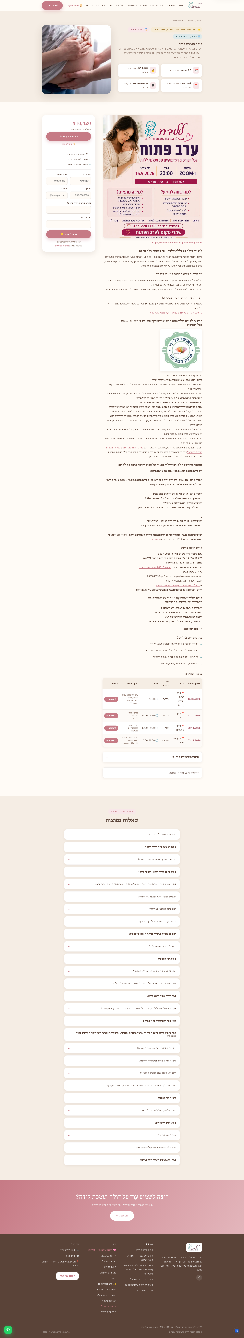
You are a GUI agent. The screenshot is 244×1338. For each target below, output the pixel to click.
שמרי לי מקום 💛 (68, 234)
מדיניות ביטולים (107, 1306)
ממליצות (120, 5)
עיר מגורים (86, 217)
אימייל (64, 188)
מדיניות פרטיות (108, 1312)
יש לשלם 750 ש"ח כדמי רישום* (155, 567)
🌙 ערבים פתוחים (107, 1284)
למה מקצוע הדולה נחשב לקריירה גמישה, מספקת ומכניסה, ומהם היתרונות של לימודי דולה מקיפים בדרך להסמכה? (122, 1034)
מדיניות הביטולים (62, 245)
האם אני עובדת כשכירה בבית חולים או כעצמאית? (122, 934)
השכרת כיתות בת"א (104, 5)
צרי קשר (89, 5)
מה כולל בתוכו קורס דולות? (122, 946)
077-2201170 (67, 1250)
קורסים (193, 20)
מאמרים (143, 5)
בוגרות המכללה (108, 1261)
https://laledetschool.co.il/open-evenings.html (177, 242)
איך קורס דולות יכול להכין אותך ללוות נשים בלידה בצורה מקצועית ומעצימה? (122, 1008)
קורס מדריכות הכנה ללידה (140, 1279)
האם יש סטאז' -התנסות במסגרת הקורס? (122, 897)
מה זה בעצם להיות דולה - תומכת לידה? (122, 872)
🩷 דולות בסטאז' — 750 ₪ (102, 1250)
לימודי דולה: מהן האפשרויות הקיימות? (122, 1061)
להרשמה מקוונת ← (69, 136)
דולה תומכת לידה (144, 1250)
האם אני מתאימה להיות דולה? (122, 834)
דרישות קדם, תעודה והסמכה (184, 772)
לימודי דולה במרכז (122, 1135)
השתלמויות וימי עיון (106, 1289)
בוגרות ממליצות (108, 1272)
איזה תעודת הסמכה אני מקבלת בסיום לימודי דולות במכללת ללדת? (122, 984)
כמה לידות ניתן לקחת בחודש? (122, 996)
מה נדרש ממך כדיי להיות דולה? (122, 847)
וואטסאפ (70, 1256)
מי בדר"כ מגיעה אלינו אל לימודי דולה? (122, 859)
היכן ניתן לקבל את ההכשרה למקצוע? (122, 1073)
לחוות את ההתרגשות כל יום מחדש (122, 1021)
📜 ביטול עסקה (75, 5)
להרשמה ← (111, 699)
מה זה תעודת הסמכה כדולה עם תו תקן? (122, 921)
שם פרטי (87, 174)
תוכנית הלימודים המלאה (185, 757)
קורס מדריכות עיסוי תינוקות (139, 1285)
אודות (180, 5)
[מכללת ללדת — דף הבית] (195, 5)
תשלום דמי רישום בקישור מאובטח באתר (178, 585)
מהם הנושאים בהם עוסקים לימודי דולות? (122, 1048)
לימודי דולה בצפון (122, 1098)
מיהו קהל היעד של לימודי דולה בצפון (122, 1110)
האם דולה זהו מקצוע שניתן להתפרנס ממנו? (122, 1148)
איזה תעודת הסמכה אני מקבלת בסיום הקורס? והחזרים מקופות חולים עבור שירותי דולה (122, 884)
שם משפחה (62, 174)
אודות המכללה (108, 1256)
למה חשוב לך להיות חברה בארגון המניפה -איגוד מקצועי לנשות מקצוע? (122, 1085)
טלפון (88, 188)
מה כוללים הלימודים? (122, 1123)
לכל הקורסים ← (145, 1290)
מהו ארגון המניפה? (122, 959)
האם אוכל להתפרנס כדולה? (122, 909)
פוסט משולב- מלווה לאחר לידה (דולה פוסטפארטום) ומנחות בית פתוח (137, 1269)
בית (200, 20)
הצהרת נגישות (109, 1301)
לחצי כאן (155, 539)
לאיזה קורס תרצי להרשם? (79, 203)
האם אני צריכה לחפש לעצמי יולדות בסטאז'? (122, 971)
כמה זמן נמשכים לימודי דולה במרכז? (122, 1160)
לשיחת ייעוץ (52, 5)
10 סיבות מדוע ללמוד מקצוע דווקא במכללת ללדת (176, 312)
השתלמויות (132, 5)
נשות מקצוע (110, 1267)
